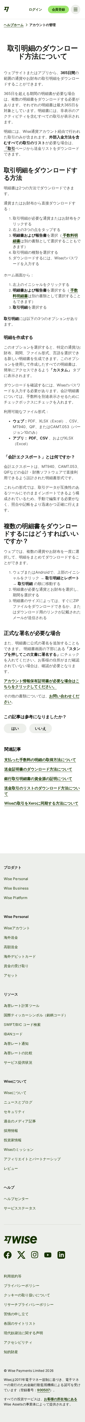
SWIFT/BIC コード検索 (22, 1025)
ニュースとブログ (18, 1102)
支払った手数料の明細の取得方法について (40, 759)
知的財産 (11, 1352)
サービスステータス (20, 1208)
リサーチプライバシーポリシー (29, 1304)
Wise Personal (16, 879)
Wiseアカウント (17, 928)
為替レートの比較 (18, 1053)
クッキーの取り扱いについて (27, 1295)
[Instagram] (34, 1255)
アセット (11, 975)
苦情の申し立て (16, 1314)
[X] (21, 1255)
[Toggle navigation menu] (75, 9)
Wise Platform (15, 898)
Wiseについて (15, 1093)
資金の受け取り (16, 966)
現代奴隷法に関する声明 (23, 1333)
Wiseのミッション (19, 1149)
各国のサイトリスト (20, 1323)
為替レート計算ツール (21, 1006)
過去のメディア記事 (20, 1121)
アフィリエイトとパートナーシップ (32, 1159)
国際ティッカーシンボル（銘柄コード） (36, 1015)
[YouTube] (48, 1255)
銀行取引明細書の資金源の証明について (38, 778)
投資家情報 (12, 1140)
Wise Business (16, 888)
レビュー (11, 1168)
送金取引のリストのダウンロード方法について (42, 791)
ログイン (35, 9)
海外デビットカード (20, 956)
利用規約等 (12, 1276)
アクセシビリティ (18, 1342)
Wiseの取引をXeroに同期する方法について (41, 803)
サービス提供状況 (18, 1062)
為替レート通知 (16, 1043)
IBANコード (13, 1034)
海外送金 (11, 937)
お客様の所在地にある (60, 1399)
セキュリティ (14, 1112)
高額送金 (11, 947)
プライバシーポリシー (21, 1286)
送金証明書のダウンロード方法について (38, 769)
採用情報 (11, 1131)
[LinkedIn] (61, 1255)
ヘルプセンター (16, 1199)
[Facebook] (8, 1255)
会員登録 (58, 9)
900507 (43, 1390)
